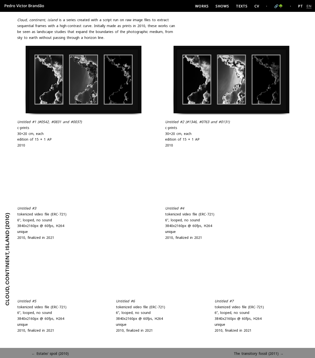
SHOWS (222, 6)
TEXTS (242, 6)
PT (300, 6)
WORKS (202, 6)
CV (256, 6)
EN (309, 6)
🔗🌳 (278, 6)
